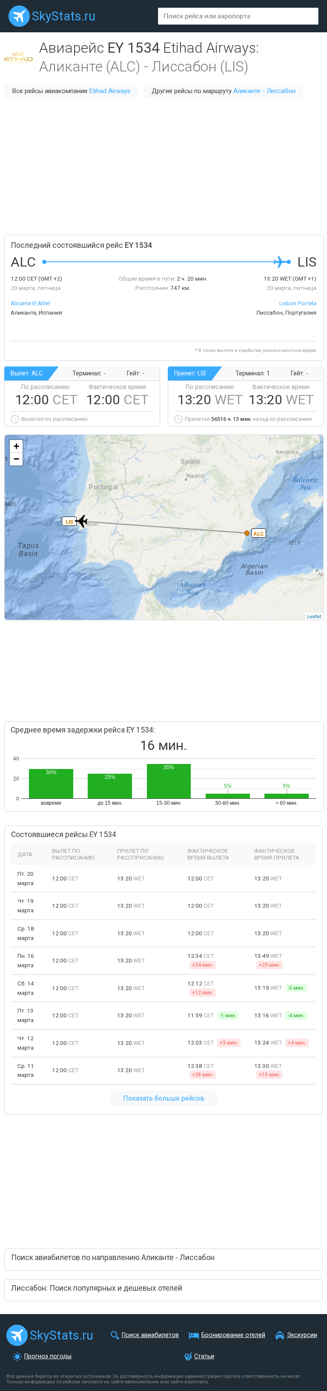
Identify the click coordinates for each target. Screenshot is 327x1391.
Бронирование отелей (233, 1335)
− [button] (16, 459)
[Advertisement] (163, 166)
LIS (69, 521)
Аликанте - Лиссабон (264, 91)
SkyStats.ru (63, 16)
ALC (258, 533)
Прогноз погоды (48, 1356)
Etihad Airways (109, 91)
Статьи (204, 1356)
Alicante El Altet (30, 303)
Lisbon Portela (297, 303)
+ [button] (16, 446)
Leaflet (314, 616)
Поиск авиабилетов (150, 1335)
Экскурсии (302, 1335)
